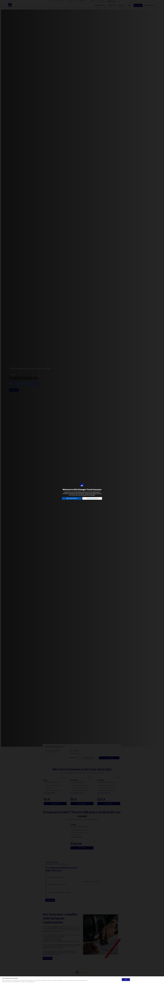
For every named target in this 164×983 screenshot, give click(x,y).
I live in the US (73, 498)
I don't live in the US (92, 498)
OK (125, 979)
